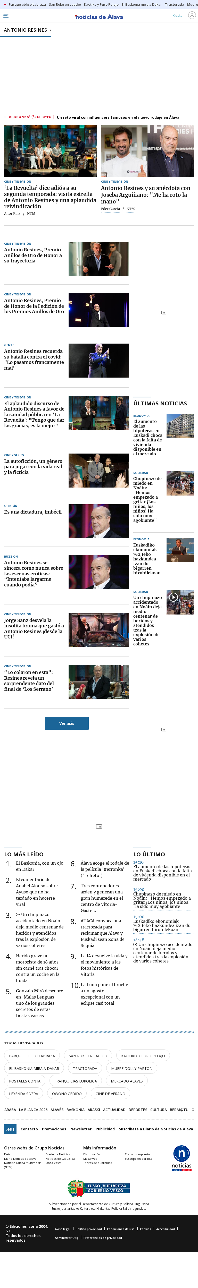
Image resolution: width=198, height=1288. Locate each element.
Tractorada (85, 1068)
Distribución (91, 1154)
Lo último (149, 854)
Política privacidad (89, 1229)
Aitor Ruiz (12, 214)
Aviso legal (62, 1229)
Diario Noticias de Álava (20, 1159)
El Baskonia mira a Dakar (34, 1068)
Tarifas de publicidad (97, 1163)
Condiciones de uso (121, 1229)
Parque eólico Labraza (32, 1055)
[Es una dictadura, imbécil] (99, 521)
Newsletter (81, 1129)
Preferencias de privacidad (103, 1238)
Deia (7, 1154)
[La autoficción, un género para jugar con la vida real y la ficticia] (99, 471)
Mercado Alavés (127, 1081)
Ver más (66, 723)
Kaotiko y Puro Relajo (143, 1055)
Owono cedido (67, 1093)
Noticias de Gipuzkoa (60, 1159)
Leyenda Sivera (23, 1093)
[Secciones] (5, 15)
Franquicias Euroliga (75, 1081)
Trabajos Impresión (138, 1154)
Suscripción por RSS (138, 1159)
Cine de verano (110, 1093)
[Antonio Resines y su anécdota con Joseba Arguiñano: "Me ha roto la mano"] (147, 151)
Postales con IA (24, 1081)
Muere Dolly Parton (131, 1068)
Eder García (110, 209)
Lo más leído (24, 854)
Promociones (54, 1129)
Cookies (145, 1229)
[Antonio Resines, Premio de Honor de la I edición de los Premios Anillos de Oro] (99, 310)
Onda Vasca (54, 1163)
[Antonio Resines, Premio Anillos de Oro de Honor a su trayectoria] (99, 259)
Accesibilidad (165, 1229)
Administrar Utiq (66, 1238)
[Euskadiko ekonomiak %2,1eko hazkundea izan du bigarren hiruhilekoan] (180, 559)
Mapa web (90, 1159)
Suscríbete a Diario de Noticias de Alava (156, 1129)
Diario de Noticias (58, 1154)
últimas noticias (160, 403)
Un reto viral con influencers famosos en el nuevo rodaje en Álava (118, 117)
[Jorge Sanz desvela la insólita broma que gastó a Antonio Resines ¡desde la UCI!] (99, 630)
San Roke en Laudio (88, 1055)
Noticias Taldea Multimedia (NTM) (23, 1165)
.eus (10, 1129)
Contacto (29, 1129)
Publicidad (105, 1129)
